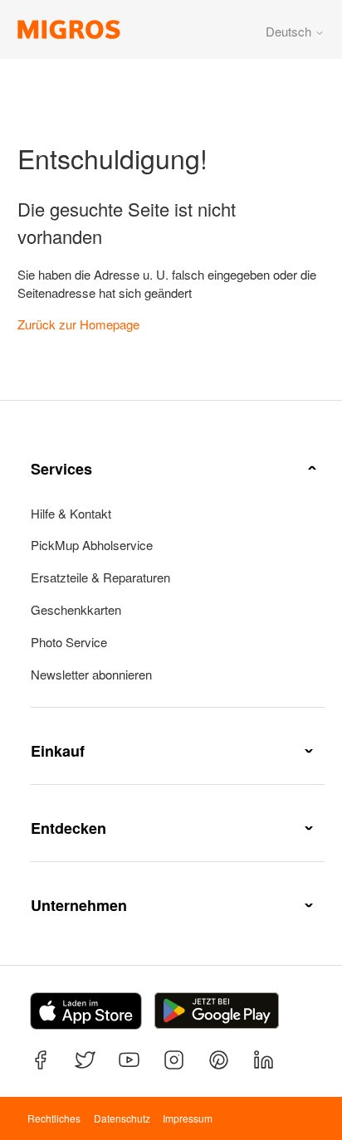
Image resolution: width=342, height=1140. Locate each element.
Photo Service (69, 642)
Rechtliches (54, 1118)
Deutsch (290, 31)
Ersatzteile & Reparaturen (100, 577)
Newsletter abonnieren (91, 674)
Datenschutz (122, 1118)
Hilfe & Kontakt (71, 513)
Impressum (188, 1118)
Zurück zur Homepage (78, 324)
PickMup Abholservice (92, 545)
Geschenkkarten (76, 609)
